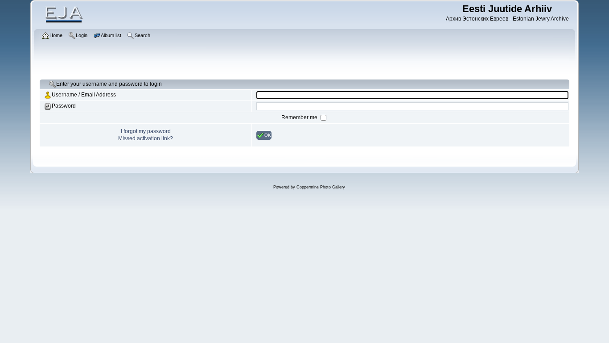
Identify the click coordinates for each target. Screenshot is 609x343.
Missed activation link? (145, 138)
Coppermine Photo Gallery (320, 187)
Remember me (300, 117)
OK (267, 134)
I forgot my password (146, 131)
